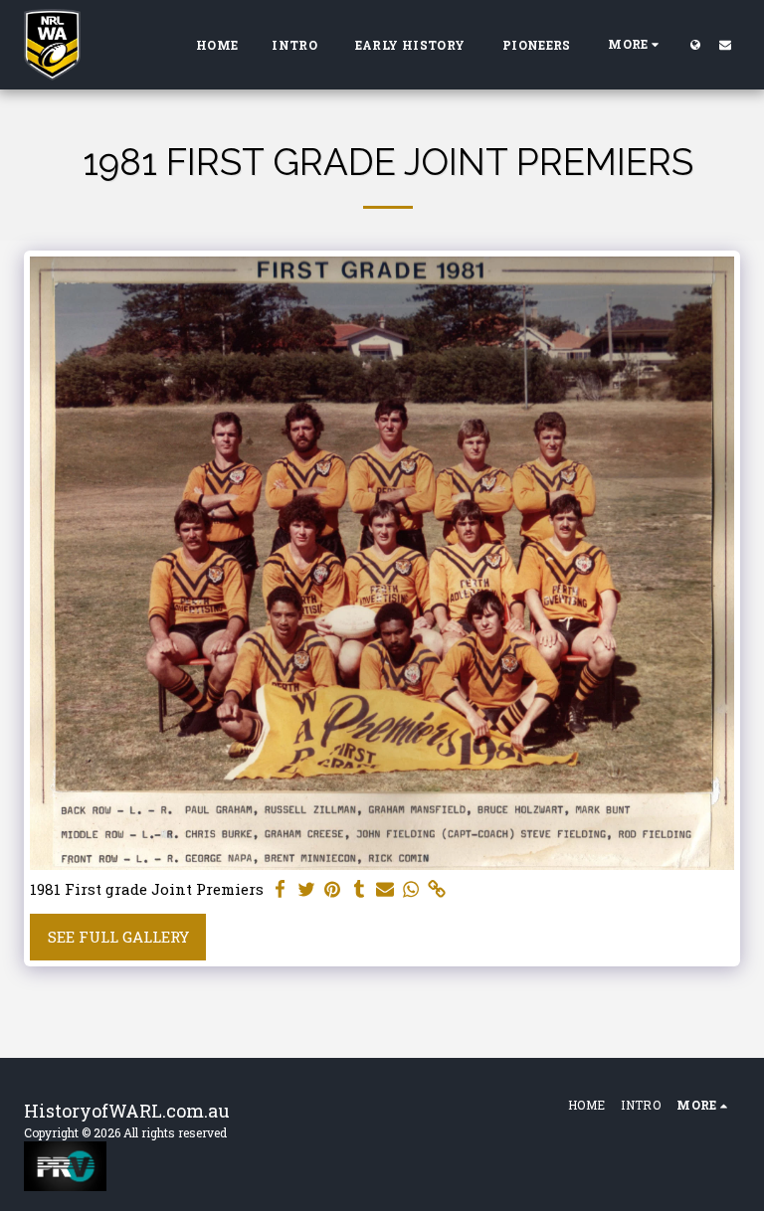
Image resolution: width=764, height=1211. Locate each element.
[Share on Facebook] (281, 889)
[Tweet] (306, 889)
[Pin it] (332, 889)
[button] (725, 44)
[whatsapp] (411, 889)
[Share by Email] (385, 889)
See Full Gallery (118, 937)
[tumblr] (358, 889)
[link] (437, 889)
